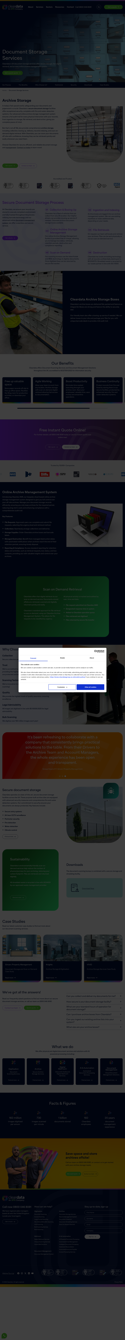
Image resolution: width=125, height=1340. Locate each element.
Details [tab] (62, 658)
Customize (61, 687)
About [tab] (92, 658)
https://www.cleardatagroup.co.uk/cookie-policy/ (67, 677)
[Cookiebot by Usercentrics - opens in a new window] (95, 651)
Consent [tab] (33, 658)
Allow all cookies (90, 687)
